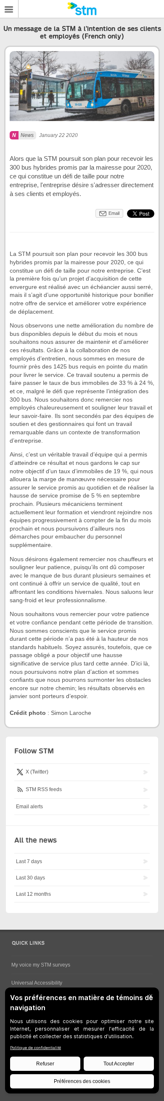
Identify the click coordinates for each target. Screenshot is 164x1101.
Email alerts (29, 807)
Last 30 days (30, 878)
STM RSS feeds (43, 789)
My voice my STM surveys (40, 965)
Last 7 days (29, 861)
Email (113, 213)
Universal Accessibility (36, 983)
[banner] (82, 8)
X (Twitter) (36, 772)
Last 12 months (33, 894)
